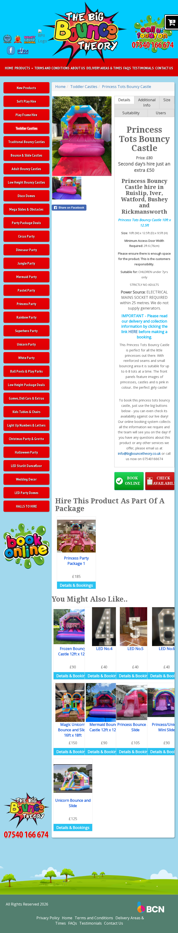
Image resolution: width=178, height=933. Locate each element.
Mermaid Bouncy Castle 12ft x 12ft (104, 727)
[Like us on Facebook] (11, 50)
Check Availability (164, 481)
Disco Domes (26, 195)
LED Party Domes (26, 492)
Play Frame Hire (26, 114)
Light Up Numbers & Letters (26, 425)
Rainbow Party (26, 317)
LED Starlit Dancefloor (26, 465)
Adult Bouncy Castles (26, 168)
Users (161, 112)
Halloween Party (26, 452)
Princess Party (26, 303)
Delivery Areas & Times (104, 68)
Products (23, 68)
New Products (26, 87)
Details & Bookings (76, 585)
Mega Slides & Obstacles (26, 209)
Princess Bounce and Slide (135, 727)
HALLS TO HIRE (26, 506)
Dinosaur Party (26, 249)
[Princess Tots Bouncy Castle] (82, 136)
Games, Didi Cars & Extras (26, 398)
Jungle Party (26, 263)
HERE (133, 331)
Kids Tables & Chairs (26, 411)
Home (9, 68)
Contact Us (164, 68)
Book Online (132, 481)
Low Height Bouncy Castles (26, 182)
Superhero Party (26, 330)
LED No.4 (104, 648)
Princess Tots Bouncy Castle (126, 86)
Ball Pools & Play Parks (26, 371)
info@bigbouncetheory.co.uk (139, 453)
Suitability (131, 112)
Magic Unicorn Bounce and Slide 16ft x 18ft (73, 730)
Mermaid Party (26, 276)
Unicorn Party (26, 344)
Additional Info (147, 102)
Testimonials (143, 68)
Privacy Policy (48, 917)
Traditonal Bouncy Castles (26, 141)
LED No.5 (135, 648)
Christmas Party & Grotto (26, 438)
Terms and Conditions (52, 68)
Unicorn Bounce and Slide (73, 803)
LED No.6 (167, 648)
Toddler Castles (26, 128)
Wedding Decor (26, 479)
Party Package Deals (26, 222)
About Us (78, 68)
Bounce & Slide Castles (26, 155)
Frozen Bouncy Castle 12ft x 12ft (72, 651)
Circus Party (26, 236)
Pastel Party (26, 290)
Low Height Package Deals (26, 384)
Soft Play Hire (26, 101)
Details (124, 99)
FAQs (127, 68)
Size (166, 99)
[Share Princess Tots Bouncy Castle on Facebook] (82, 208)
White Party (26, 357)
